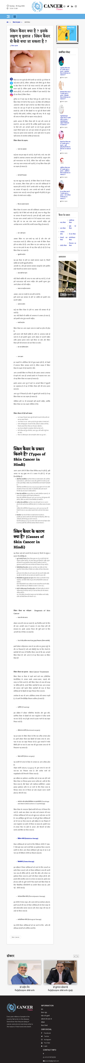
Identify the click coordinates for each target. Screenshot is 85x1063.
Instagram (47, 1040)
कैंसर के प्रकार (16, 22)
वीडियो (43, 1022)
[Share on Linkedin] (11, 91)
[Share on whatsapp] (11, 87)
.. (20, 1023)
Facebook (47, 1033)
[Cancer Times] (20, 1008)
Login (45, 1046)
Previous (74, 956)
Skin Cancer (15, 937)
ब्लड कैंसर (63, 222)
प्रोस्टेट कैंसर (63, 245)
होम (8, 22)
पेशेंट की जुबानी (45, 1016)
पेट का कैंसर (72, 234)
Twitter (46, 1036)
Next (77, 956)
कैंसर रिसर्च (44, 1025)
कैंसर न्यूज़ (44, 1012)
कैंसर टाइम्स (14, 46)
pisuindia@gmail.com (51, 1061)
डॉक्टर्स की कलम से (46, 1019)
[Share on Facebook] (11, 79)
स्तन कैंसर (63, 228)
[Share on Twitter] (11, 83)
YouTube (47, 1043)
